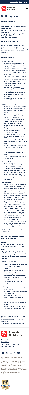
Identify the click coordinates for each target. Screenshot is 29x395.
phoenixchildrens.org (7, 346)
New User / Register (16, 2)
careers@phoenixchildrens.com (10, 344)
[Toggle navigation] (27, 8)
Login (25, 2)
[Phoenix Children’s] (9, 8)
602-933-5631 (5, 342)
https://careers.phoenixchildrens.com (12, 323)
